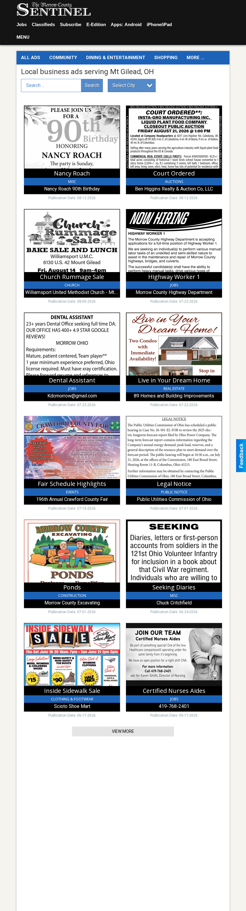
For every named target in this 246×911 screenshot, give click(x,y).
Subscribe (70, 24)
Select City (123, 85)
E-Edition (96, 24)
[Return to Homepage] (53, 9)
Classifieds (43, 24)
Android (133, 24)
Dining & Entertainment (115, 57)
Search (92, 85)
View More (123, 731)
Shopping (166, 57)
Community (63, 57)
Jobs (21, 24)
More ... (195, 57)
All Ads (30, 57)
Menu (22, 37)
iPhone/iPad (159, 24)
